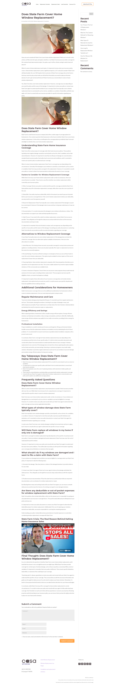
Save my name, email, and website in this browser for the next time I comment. (43, 636)
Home (37, 4)
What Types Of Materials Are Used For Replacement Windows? (86, 43)
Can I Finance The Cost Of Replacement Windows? (86, 27)
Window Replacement (38, 21)
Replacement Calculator (45, 4)
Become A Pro (72, 4)
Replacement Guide (55, 4)
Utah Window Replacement (48, 659)
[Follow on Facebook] (79, 664)
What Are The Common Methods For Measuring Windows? (86, 35)
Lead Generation (64, 4)
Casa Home (25, 21)
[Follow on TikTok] (87, 664)
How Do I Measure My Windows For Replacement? (86, 58)
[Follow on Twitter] (82, 664)
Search (91, 13)
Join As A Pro (87, 4)
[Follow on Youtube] (85, 664)
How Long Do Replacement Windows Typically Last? (86, 50)
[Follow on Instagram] (90, 664)
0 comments (46, 21)
